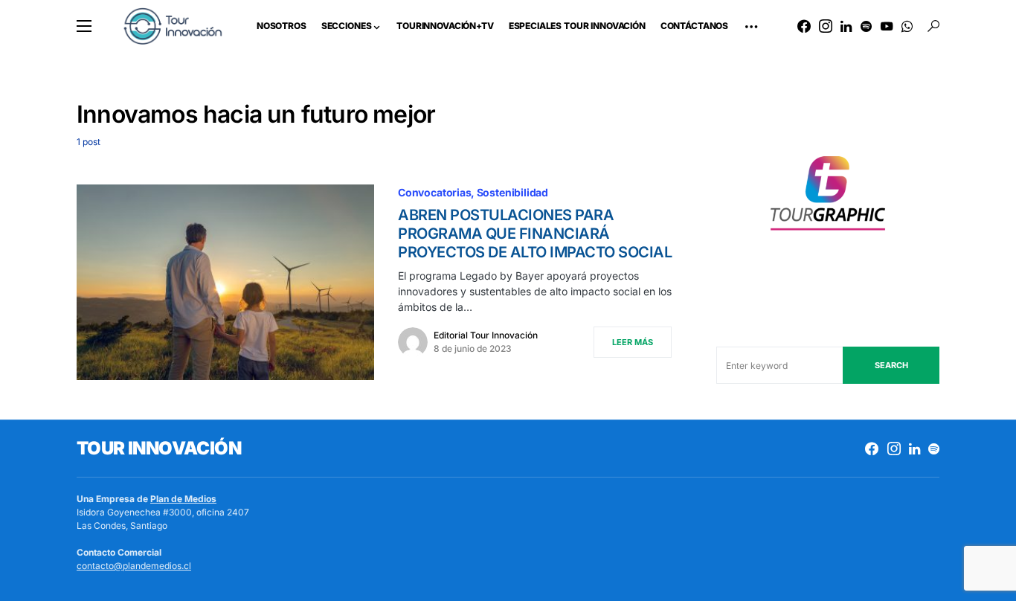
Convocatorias (435, 192)
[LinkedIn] (846, 26)
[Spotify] (866, 26)
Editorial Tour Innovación (486, 335)
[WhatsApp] (907, 26)
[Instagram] (825, 26)
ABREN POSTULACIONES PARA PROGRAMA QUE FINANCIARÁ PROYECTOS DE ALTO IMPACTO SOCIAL (535, 233)
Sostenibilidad (513, 192)
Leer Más (632, 342)
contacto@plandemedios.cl (134, 565)
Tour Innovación (159, 448)
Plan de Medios (183, 498)
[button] (84, 26)
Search (891, 365)
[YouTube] (886, 26)
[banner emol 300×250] (827, 197)
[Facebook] (804, 26)
